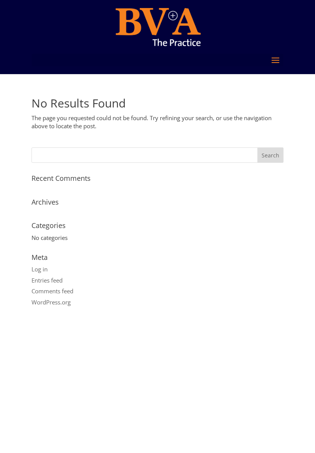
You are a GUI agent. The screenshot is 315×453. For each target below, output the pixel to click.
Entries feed (47, 280)
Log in (40, 269)
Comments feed (52, 291)
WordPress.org (51, 302)
